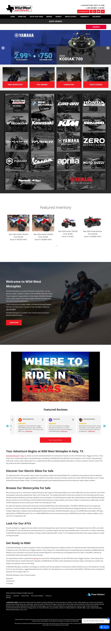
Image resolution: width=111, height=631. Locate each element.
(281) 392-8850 (11, 309)
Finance (58, 17)
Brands (49, 17)
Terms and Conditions (37, 596)
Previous (7, 49)
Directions (16, 596)
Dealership (96, 17)
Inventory (22, 17)
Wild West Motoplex (12, 456)
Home (12, 17)
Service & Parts (70, 17)
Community (84, 17)
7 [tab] (63, 63)
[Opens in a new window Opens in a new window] (91, 11)
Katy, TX (23, 456)
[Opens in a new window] (103, 11)
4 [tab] (55, 63)
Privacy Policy (25, 596)
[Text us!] (104, 627)
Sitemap (8, 597)
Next (108, 48)
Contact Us (48, 596)
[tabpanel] (18, 229)
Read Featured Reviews (55, 440)
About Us (8, 596)
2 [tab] (50, 63)
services (36, 558)
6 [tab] (60, 63)
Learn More (14, 322)
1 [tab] (47, 63)
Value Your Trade (36, 17)
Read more (23, 431)
